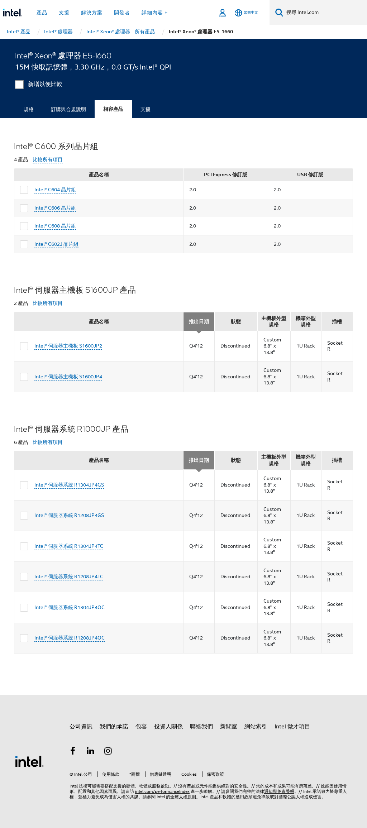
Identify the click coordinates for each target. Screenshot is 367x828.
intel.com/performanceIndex (162, 791)
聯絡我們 (201, 726)
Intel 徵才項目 (292, 726)
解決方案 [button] (92, 12)
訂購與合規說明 (68, 109)
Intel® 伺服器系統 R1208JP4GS (69, 515)
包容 (141, 726)
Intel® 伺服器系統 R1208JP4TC (68, 576)
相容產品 (113, 109)
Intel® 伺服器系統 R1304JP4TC (68, 546)
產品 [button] (42, 12)
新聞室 (228, 726)
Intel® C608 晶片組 (55, 225)
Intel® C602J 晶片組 (56, 244)
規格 (29, 109)
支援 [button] (64, 12)
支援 (145, 109)
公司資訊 (81, 726)
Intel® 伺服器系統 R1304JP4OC (69, 607)
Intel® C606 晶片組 (55, 208)
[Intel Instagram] (108, 752)
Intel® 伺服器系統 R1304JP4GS (69, 485)
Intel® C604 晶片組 (55, 189)
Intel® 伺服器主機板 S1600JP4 (68, 376)
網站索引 (255, 726)
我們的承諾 (114, 726)
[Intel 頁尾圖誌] (29, 761)
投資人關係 (168, 726)
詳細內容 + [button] (155, 12)
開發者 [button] (122, 12)
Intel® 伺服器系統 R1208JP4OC (69, 638)
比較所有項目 (48, 160)
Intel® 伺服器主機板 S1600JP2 (68, 346)
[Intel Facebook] (73, 752)
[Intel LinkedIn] (91, 752)
